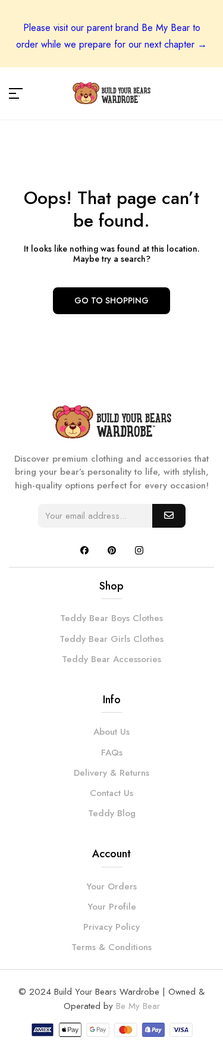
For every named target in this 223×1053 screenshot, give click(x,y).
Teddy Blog (112, 813)
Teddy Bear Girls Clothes (111, 638)
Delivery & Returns (111, 772)
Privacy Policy (111, 926)
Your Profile (111, 906)
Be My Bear (138, 1006)
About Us (111, 731)
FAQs (112, 752)
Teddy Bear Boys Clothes (111, 618)
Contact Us (111, 793)
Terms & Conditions (111, 947)
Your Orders (111, 886)
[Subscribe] (169, 516)
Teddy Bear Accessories (111, 659)
